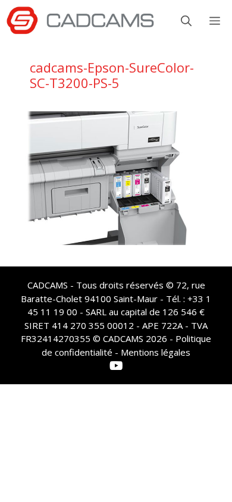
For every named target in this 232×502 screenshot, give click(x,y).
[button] (186, 21)
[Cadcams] (80, 21)
